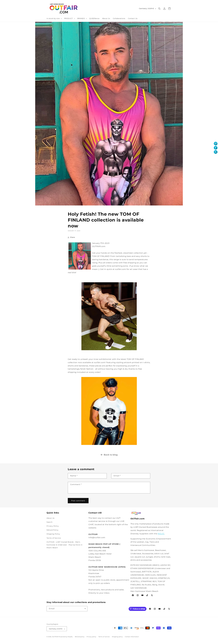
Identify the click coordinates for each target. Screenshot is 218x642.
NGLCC (161, 533)
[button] (54, 18)
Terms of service (104, 636)
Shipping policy (117, 636)
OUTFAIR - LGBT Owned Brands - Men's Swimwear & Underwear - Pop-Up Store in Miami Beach (64, 545)
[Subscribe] (84, 608)
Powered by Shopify (66, 637)
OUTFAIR (55, 637)
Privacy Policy (53, 526)
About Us (50, 518)
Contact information (132, 636)
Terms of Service (54, 538)
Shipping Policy (53, 534)
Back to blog (111, 454)
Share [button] (72, 237)
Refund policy (79, 636)
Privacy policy (91, 636)
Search (49, 522)
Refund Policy (52, 530)
